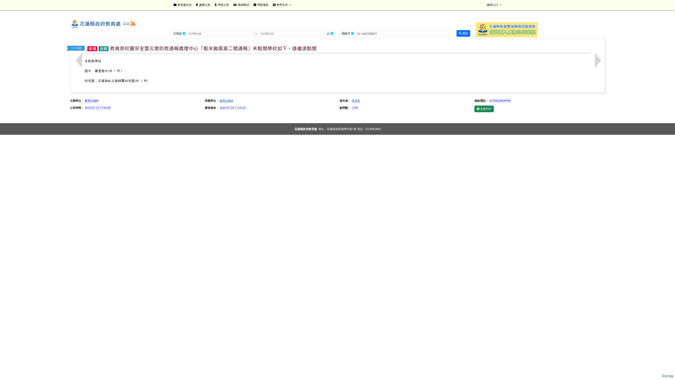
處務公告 (204, 5)
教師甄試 (243, 5)
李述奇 (356, 101)
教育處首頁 (185, 5)
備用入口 (492, 5)
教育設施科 (227, 101)
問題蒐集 (263, 5)
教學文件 (282, 5)
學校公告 (223, 5)
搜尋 (465, 33)
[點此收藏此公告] (86, 48)
